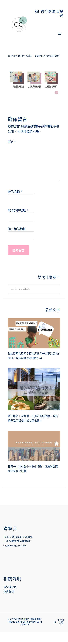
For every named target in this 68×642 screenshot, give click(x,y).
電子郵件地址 (18, 210)
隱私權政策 (10, 587)
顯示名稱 (15, 191)
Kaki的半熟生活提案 (19, 24)
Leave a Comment (47, 56)
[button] (48, 33)
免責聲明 (8, 591)
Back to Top (61, 622)
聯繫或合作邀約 (20, 541)
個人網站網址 (17, 229)
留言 (12, 141)
